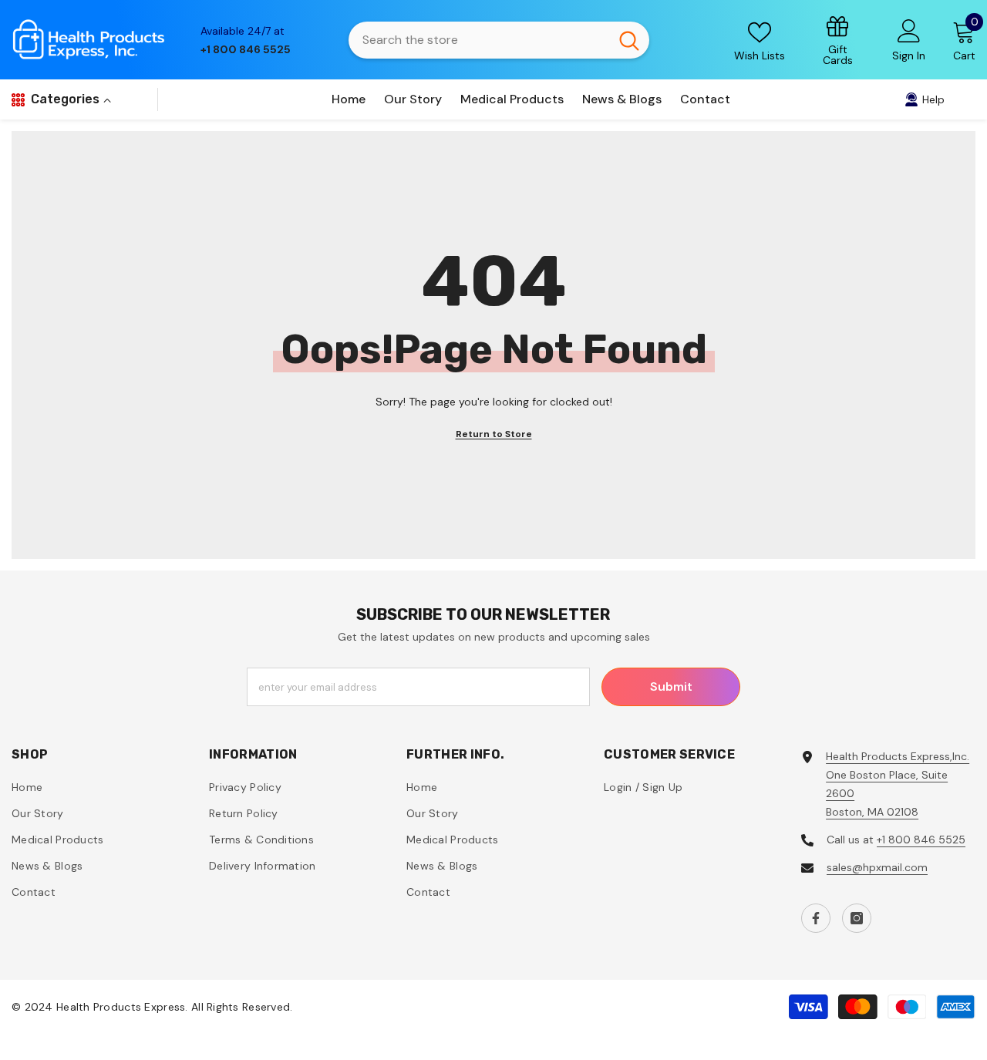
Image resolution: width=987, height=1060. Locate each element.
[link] (838, 40)
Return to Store (494, 434)
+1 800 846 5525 (921, 839)
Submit (671, 686)
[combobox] (479, 40)
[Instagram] (856, 918)
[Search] (499, 40)
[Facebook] (815, 918)
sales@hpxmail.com (877, 867)
